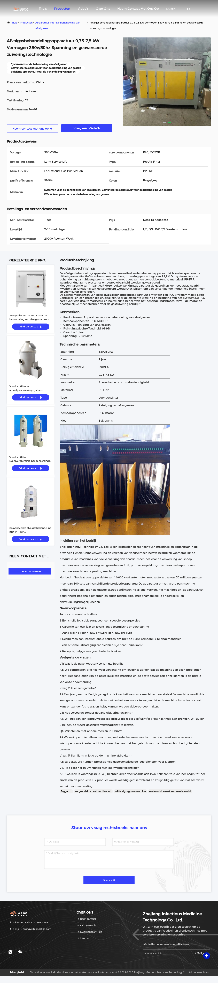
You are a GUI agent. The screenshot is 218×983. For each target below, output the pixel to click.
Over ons (103, 9)
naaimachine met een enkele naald (170, 791)
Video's (83, 9)
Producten (62, 9)
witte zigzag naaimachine (130, 791)
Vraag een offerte (85, 128)
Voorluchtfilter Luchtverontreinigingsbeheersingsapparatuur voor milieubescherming (36, 461)
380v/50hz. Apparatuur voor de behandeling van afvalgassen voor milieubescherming (29, 319)
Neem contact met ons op (138, 9)
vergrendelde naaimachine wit (93, 791)
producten (26, 22)
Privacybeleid (18, 972)
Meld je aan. (201, 953)
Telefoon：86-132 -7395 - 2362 (31, 922)
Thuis (43, 9)
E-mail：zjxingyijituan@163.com (31, 929)
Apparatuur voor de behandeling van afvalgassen (57, 25)
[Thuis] (20, 8)
